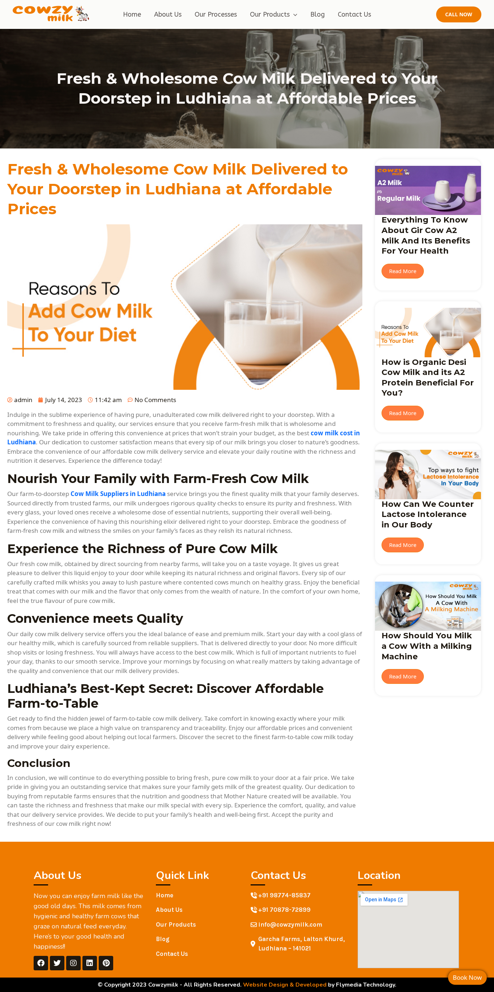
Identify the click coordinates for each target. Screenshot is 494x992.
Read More (402, 271)
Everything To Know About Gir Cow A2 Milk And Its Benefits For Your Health (426, 235)
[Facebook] (41, 963)
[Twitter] (57, 963)
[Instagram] (73, 963)
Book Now (467, 977)
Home (132, 14)
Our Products (270, 14)
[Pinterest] (106, 963)
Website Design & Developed (285, 985)
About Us (168, 14)
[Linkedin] (89, 963)
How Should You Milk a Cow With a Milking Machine (427, 646)
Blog (317, 14)
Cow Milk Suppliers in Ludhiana (118, 493)
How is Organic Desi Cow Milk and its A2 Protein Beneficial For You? (428, 377)
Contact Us (354, 14)
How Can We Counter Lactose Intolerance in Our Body (428, 514)
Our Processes (216, 14)
